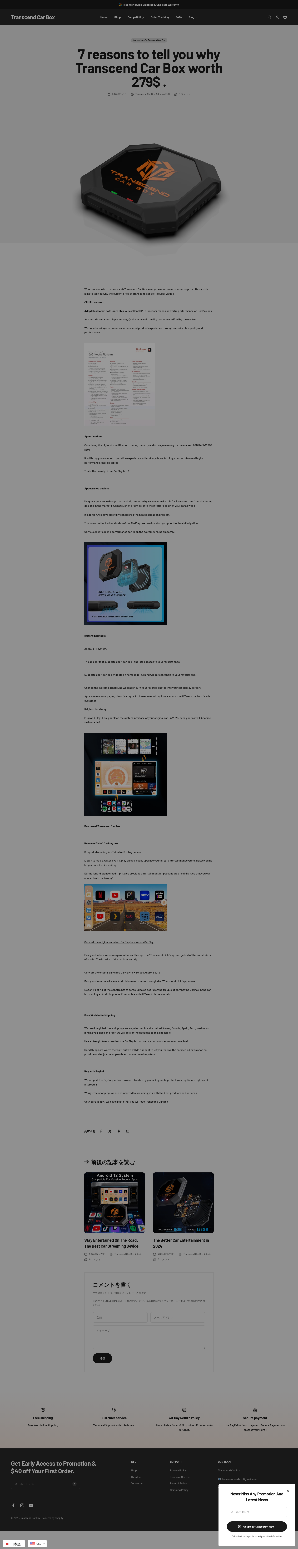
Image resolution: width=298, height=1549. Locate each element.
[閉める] (288, 1491)
